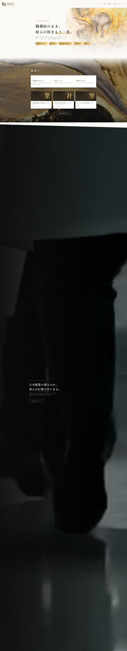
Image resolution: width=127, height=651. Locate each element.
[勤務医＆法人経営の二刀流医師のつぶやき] (8, 4)
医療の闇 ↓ (53, 43)
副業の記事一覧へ (63, 113)
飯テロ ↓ (87, 43)
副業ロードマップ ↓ (42, 43)
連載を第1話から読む (36, 401)
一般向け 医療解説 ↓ (66, 43)
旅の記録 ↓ (78, 43)
